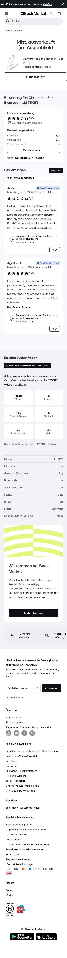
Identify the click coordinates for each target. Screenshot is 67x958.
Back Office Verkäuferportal (21, 756)
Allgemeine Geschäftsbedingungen (26, 829)
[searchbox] (36, 21)
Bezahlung (12, 761)
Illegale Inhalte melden (18, 859)
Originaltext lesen (43, 228)
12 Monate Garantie (16, 834)
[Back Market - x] (32, 733)
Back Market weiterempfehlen (23, 807)
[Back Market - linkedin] (16, 733)
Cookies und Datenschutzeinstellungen (28, 844)
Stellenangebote (15, 722)
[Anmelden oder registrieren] (51, 13)
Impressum (12, 854)
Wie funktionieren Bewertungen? (27, 157)
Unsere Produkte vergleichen (22, 785)
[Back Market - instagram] (8, 733)
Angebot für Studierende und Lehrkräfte (28, 727)
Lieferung (11, 765)
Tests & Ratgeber (15, 780)
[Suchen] (8, 21)
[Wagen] (59, 13)
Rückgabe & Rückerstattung (22, 770)
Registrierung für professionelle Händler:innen (32, 751)
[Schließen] (63, 4)
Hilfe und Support (16, 775)
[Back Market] (33, 13)
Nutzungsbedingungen (19, 824)
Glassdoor (11, 890)
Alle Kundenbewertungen (20, 790)
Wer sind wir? (13, 717)
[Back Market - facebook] (24, 733)
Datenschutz (13, 839)
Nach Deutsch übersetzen (20, 307)
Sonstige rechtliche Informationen (25, 849)
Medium (10, 895)
